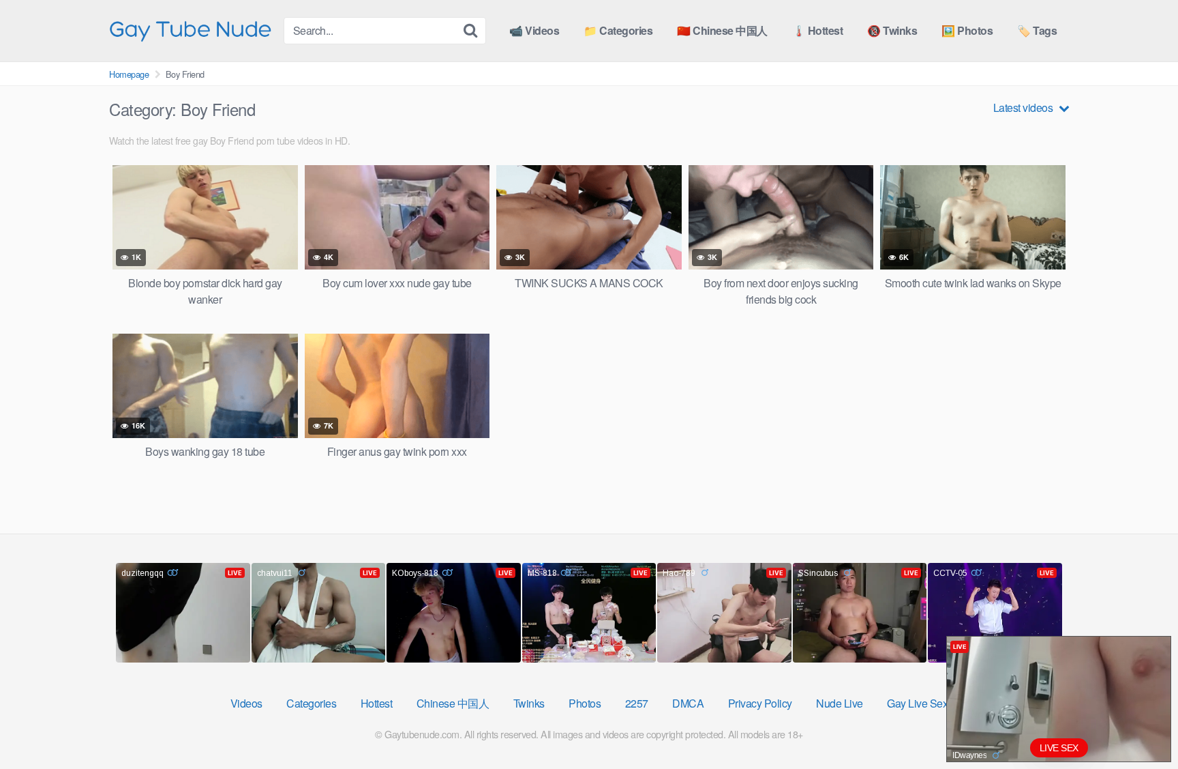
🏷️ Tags (1037, 30)
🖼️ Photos (967, 30)
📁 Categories (618, 30)
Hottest (377, 703)
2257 (636, 703)
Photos (585, 703)
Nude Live (839, 703)
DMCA (688, 703)
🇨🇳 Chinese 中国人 (722, 30)
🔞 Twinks (892, 30)
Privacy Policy (760, 703)
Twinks (529, 703)
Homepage (129, 74)
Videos (246, 703)
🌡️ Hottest (817, 30)
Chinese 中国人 (453, 703)
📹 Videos (534, 30)
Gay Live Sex (917, 703)
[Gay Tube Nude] (191, 29)
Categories (311, 703)
